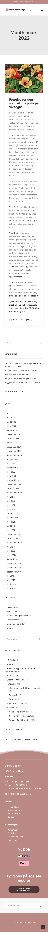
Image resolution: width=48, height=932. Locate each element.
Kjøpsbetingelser (15, 836)
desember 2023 (14, 467)
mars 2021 (11, 530)
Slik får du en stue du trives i (17, 374)
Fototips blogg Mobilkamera (19, 615)
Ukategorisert (13, 607)
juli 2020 (11, 547)
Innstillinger (13, 840)
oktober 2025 (13, 438)
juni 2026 (11, 417)
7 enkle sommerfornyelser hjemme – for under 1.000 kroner (23, 365)
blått (8, 739)
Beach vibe (14, 695)
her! (23, 311)
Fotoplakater (12, 675)
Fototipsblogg (13, 619)
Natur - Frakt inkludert (19, 712)
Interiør (10, 628)
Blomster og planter (16, 624)
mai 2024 (11, 463)
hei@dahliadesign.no (21, 781)
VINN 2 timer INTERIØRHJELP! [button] (24, 889)
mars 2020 (11, 555)
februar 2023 (13, 480)
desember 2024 (14, 447)
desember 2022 (14, 484)
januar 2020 (12, 559)
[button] (42, 9)
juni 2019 (11, 580)
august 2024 (12, 459)
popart (27, 739)
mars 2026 (11, 426)
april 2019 (11, 584)
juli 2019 (10, 576)
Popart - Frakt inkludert (19, 720)
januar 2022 (12, 513)
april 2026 (11, 422)
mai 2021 (11, 522)
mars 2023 (12, 476)
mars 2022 (11, 509)
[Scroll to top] (43, 927)
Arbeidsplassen (15, 810)
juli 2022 (11, 497)
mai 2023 (11, 472)
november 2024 (14, 451)
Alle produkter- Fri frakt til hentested (25, 688)
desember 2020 (14, 534)
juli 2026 (11, 413)
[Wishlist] (29, 10)
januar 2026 (12, 430)
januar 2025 (12, 442)
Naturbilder (12, 611)
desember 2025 (14, 434)
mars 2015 (11, 588)
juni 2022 (11, 501)
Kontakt (11, 817)
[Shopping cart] (34, 10)
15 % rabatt (12, 660)
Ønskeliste (12, 833)
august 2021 (12, 517)
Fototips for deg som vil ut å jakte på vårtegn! (24, 103)
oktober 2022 (13, 488)
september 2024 (14, 455)
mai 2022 (11, 505)
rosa (35, 739)
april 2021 (11, 526)
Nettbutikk (11, 684)
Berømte (13, 699)
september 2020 (14, 542)
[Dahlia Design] (15, 9)
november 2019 (14, 567)
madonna (17, 739)
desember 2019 (14, 563)
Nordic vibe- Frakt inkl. (19, 716)
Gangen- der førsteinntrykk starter (20, 378)
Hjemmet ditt (13, 807)
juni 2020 (11, 551)
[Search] (24, 342)
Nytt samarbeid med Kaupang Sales (21, 370)
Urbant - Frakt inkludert (17, 680)
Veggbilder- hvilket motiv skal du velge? (23, 382)
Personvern (13, 830)
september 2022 (14, 492)
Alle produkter (14, 813)
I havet (12, 707)
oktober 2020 (13, 538)
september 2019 (14, 572)
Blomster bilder (16, 703)
